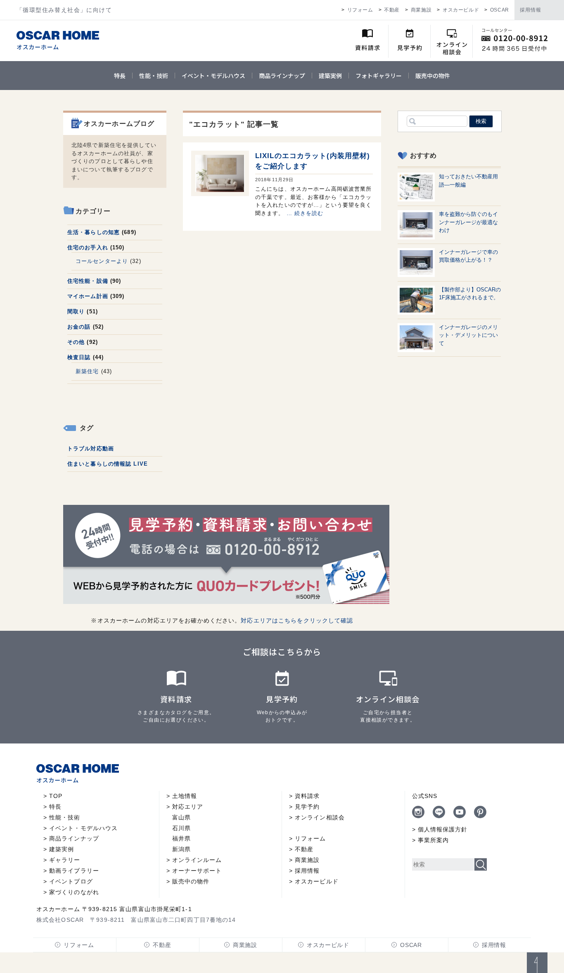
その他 (76, 342)
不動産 (392, 10)
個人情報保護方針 (443, 829)
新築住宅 (87, 371)
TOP (55, 796)
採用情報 (530, 10)
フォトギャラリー (378, 75)
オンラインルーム (197, 860)
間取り (76, 311)
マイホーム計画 (87, 296)
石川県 (181, 828)
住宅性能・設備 (87, 281)
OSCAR (499, 10)
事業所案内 (433, 840)
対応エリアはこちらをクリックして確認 (297, 620)
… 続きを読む (305, 213)
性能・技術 (153, 75)
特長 (120, 75)
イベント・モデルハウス (213, 75)
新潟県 (181, 849)
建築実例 (330, 75)
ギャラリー (65, 860)
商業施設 (421, 10)
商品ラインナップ (282, 75)
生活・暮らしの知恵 (93, 232)
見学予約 (307, 806)
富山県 (181, 817)
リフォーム (360, 10)
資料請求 (307, 796)
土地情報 (184, 796)
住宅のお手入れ (87, 247)
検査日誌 (78, 357)
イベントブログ (71, 881)
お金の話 (78, 327)
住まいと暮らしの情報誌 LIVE (107, 464)
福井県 (181, 838)
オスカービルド (461, 10)
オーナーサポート (197, 870)
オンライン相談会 (320, 817)
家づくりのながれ (74, 892)
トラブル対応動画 (90, 448)
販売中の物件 (432, 75)
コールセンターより (102, 261)
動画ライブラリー (74, 870)
